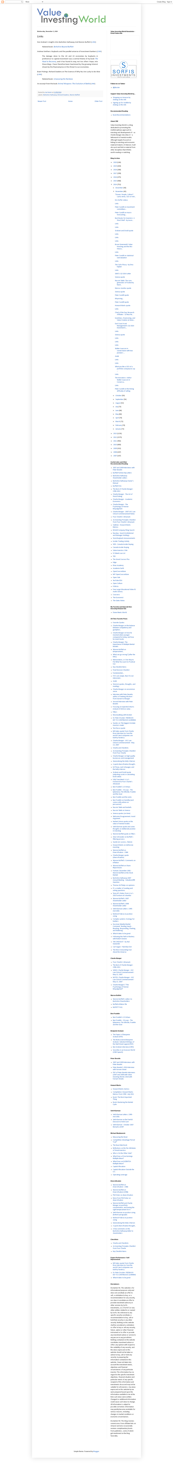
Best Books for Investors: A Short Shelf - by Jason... (125, 219)
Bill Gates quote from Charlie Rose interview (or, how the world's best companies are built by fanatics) (123, 734)
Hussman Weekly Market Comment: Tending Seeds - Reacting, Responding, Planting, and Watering (124, 927)
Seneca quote (120, 277)
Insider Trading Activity (121, 541)
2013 (115, 434)
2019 (115, 166)
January (118, 429)
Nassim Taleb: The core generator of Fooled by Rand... (124, 283)
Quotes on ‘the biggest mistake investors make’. (124, 724)
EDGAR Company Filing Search (123, 530)
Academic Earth (118, 568)
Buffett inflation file (120, 1004)
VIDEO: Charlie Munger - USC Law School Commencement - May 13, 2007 (123, 972)
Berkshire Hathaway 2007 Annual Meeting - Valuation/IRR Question (124, 880)
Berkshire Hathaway (50, 95)
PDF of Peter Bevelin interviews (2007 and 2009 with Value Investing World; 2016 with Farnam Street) (124, 1076)
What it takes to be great (121, 934)
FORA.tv (115, 586)
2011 (115, 441)
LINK (93, 42)
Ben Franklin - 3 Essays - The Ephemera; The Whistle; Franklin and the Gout (124, 792)
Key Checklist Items (119, 667)
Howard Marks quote (122, 306)
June (117, 411)
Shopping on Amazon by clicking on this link (121, 99)
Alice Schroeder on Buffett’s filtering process (123, 838)
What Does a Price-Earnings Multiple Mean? (123, 1157)
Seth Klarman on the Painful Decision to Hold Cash (123, 1121)
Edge (115, 562)
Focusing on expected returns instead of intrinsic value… (123, 708)
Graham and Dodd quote (124, 231)
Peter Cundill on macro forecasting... (123, 214)
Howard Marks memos (121, 1089)
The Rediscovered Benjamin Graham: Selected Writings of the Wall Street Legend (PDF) (123, 1042)
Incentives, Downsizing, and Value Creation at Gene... (125, 319)
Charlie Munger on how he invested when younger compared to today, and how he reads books (123, 636)
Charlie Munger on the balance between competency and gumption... (124, 628)
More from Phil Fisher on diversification (122, 1199)
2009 (115, 448)
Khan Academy (118, 565)
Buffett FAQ (117, 486)
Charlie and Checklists (121, 748)
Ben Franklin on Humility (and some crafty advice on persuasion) (123, 802)
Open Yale (116, 577)
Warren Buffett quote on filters (124, 834)
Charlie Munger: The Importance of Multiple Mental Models (123, 644)
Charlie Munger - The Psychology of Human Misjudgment (121, 507)
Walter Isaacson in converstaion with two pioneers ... (124, 351)
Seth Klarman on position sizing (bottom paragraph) (124, 1214)
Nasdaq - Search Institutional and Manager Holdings (123, 534)
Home (70, 101)
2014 (115, 185)
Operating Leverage (120, 1175)
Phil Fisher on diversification (123, 1195)
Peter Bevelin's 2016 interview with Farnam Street (123, 1068)
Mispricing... (119, 299)
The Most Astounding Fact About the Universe (122, 951)
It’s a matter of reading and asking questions (123, 889)
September (120, 399)
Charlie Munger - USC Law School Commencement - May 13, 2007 (123, 743)
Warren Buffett (75, 95)
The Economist (118, 598)
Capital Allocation (119, 1167)
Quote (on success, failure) (122, 842)
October (119, 396)
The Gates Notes (119, 601)
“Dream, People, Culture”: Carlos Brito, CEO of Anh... (125, 196)
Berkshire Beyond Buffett (63, 47)
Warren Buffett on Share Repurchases (122, 867)
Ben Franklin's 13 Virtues (121, 787)
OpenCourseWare (119, 571)
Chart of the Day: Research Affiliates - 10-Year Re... (124, 314)
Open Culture (117, 583)
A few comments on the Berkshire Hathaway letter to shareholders (123, 1231)
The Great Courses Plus (121, 559)
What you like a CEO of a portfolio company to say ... (125, 369)
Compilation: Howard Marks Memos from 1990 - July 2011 (123, 1093)
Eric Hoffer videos (121, 200)
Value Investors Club (120, 550)
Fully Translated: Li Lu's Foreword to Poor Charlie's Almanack (122, 782)
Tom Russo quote (119, 728)
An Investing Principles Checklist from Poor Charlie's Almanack (124, 521)
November (119, 191)
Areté (117, 356)
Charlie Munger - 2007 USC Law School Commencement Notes (124, 513)
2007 (115, 456)
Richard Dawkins (63, 95)
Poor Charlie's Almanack (121, 517)
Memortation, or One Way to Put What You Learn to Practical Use (124, 662)
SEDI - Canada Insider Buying (123, 544)
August (118, 403)
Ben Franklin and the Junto (122, 797)
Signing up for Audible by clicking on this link (122, 104)
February (119, 425)
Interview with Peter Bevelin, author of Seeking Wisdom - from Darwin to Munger (123, 697)
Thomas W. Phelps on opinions (124, 885)
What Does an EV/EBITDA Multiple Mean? (122, 1163)
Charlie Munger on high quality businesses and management (124, 757)
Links (117, 204)
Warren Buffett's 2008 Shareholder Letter (121, 905)
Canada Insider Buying (121, 547)
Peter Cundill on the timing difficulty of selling (124, 390)
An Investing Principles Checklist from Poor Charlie (124, 752)
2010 (115, 445)
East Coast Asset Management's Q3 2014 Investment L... (124, 326)
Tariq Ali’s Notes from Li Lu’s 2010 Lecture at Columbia (123, 894)
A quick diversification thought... (124, 764)
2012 (115, 437)
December (119, 188)
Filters (115, 712)
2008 (115, 452)
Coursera (116, 595)
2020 (115, 162)
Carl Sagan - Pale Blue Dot (122, 947)
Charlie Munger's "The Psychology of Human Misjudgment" (121, 987)
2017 (115, 173)
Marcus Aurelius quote (123, 288)
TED (114, 556)
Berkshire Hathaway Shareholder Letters (120, 477)
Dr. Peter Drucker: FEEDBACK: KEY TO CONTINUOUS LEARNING (124, 719)
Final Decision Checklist (121, 670)
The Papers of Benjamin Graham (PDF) (121, 1036)
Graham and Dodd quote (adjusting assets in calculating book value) (124, 774)
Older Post (98, 101)
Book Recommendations (122, 115)
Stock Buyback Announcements (124, 538)
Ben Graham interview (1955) (123, 1047)
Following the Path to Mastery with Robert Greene (123, 938)
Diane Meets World (120, 612)
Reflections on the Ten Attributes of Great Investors (124, 1149)
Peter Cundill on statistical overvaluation (124, 257)
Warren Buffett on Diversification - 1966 (120, 851)
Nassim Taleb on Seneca (121, 810)
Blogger (96, 1451)
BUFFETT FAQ (117, 1007)
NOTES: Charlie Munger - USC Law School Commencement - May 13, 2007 (123, 980)
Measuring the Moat (120, 1137)
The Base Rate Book (120, 1145)
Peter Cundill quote (122, 295)
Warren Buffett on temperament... (119, 651)
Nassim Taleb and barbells (122, 807)
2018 (115, 170)
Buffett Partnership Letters (122, 473)
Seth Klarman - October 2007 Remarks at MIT (123, 1126)
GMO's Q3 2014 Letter (123, 274)
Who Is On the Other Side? (122, 1153)
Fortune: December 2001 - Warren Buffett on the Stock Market (123, 873)
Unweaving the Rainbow (63, 79)
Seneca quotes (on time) (121, 813)
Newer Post (42, 101)
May (117, 414)
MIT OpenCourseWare (121, 574)
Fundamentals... (118, 673)
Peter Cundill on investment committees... (125, 208)
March (118, 422)
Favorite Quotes (118, 623)
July (117, 407)
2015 (115, 181)
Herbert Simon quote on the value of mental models (123, 823)
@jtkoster (116, 88)
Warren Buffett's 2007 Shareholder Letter (121, 900)
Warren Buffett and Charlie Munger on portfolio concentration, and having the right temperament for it (123, 1206)
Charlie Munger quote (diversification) (121, 856)
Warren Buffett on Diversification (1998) (120, 1191)
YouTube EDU (117, 580)
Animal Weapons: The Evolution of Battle (74, 84)
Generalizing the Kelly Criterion (124, 761)
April (117, 418)
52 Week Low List (119, 553)
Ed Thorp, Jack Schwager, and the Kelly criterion (123, 768)
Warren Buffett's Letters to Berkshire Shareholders (122, 1000)
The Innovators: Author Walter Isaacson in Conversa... (123, 380)
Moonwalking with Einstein (122, 715)
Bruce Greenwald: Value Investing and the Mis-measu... (124, 247)
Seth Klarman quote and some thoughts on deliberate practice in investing (124, 829)
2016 (115, 177)
